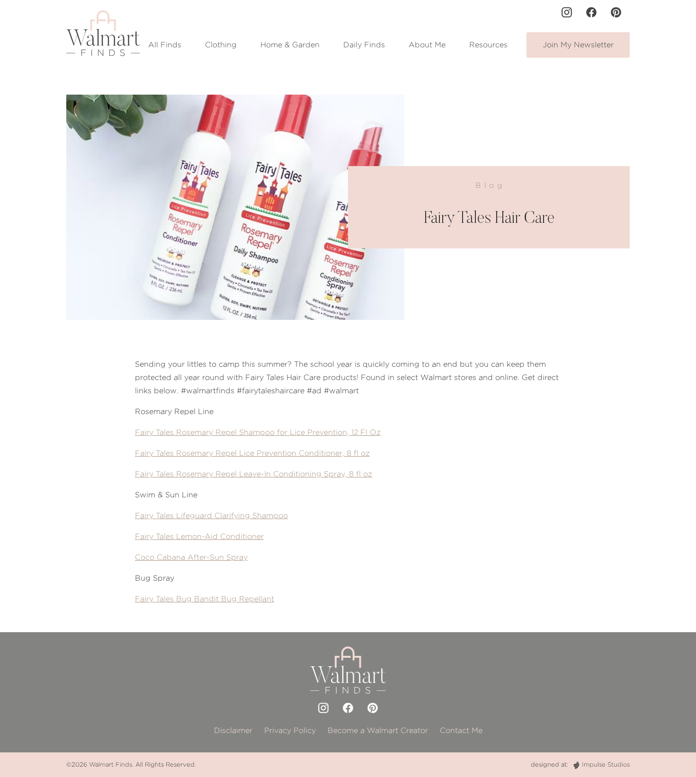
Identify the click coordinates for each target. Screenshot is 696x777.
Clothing (221, 44)
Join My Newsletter (578, 44)
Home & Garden (290, 44)
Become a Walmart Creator (378, 730)
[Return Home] (103, 33)
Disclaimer (233, 730)
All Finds (164, 44)
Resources (488, 44)
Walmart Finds (110, 764)
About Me (427, 44)
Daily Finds (364, 44)
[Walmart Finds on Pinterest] (616, 12)
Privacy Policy (290, 730)
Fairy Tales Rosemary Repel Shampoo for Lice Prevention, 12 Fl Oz (258, 432)
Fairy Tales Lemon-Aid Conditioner (199, 536)
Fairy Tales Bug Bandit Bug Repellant (204, 598)
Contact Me (461, 730)
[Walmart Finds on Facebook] (591, 12)
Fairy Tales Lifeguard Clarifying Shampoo (211, 515)
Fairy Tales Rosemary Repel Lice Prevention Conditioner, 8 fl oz (252, 453)
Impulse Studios (606, 764)
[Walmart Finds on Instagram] (567, 12)
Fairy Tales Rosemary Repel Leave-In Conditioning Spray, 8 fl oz (253, 473)
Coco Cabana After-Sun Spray (191, 557)
